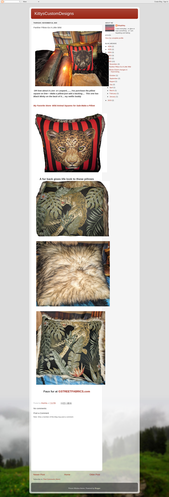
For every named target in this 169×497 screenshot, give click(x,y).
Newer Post (39, 474)
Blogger (97, 488)
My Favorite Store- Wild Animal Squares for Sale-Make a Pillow (64, 105)
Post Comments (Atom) (51, 479)
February (113, 93)
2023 (110, 55)
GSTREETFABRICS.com (74, 391)
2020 (110, 61)
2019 (110, 100)
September (114, 78)
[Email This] (62, 403)
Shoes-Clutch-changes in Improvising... (118, 70)
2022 (110, 58)
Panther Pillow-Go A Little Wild (120, 67)
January (113, 96)
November (114, 64)
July (111, 84)
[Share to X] (66, 403)
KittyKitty (121, 25)
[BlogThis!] (64, 403)
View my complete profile (114, 38)
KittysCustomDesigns (54, 13)
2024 (110, 52)
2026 (110, 46)
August (112, 81)
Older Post (95, 474)
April (111, 87)
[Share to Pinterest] (70, 403)
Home (67, 474)
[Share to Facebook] (68, 403)
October (113, 75)
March (112, 90)
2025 (110, 49)
